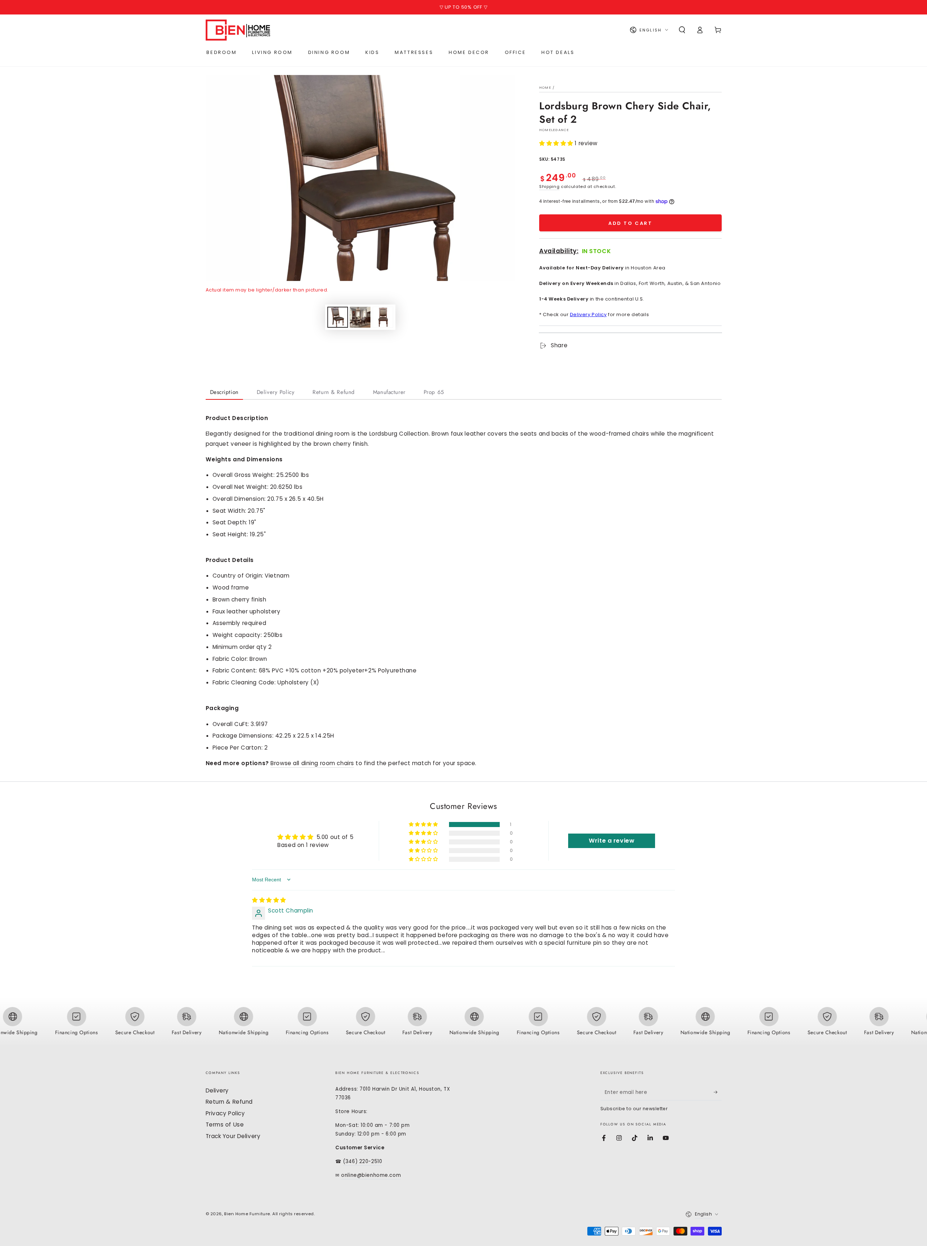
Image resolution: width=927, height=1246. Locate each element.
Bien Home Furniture (247, 1214)
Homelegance (554, 129)
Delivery (217, 1090)
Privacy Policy (225, 1113)
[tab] (224, 393)
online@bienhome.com (371, 1175)
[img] (269, 900)
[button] (682, 30)
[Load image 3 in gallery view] (383, 317)
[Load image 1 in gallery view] (337, 317)
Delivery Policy (588, 314)
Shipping (549, 186)
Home (545, 87)
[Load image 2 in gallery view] (360, 317)
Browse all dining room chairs (312, 763)
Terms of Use (225, 1124)
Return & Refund (229, 1102)
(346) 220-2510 (362, 1161)
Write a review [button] (611, 840)
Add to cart (630, 223)
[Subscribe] (718, 1092)
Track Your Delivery (233, 1136)
